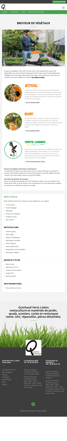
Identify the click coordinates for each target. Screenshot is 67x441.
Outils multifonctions (12, 246)
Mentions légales (41, 411)
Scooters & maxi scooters (13, 270)
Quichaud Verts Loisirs (9, 370)
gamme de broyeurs (37, 73)
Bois (23, 12)
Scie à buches (10, 220)
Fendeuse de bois (11, 217)
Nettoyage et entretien (13, 240)
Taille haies (9, 211)
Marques (5, 374)
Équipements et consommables (15, 249)
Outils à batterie (11, 243)
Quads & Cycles (6, 379)
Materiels (14, 12)
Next (62, 48)
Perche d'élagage (11, 208)
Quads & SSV (10, 273)
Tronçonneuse (10, 205)
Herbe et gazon (11, 231)
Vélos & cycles (10, 264)
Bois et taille (9, 234)
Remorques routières (12, 252)
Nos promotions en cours (13, 288)
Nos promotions (59, 1)
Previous (5, 48)
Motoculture (6, 377)
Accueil (5, 12)
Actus (3, 382)
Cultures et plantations (13, 237)
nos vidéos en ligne (37, 77)
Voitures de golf (11, 276)
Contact (4, 384)
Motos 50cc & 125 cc (12, 267)
